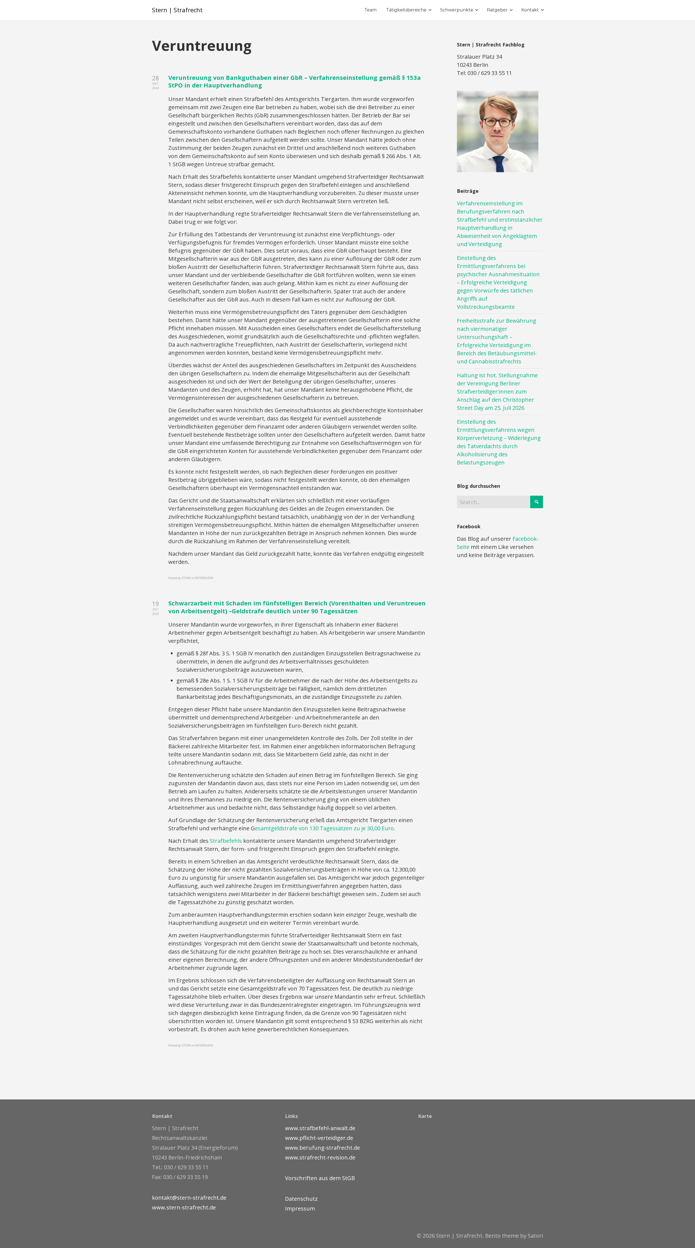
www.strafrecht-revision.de (320, 1157)
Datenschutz (301, 1198)
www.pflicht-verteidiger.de (319, 1138)
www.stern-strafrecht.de (184, 1207)
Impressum (300, 1208)
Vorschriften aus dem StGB (320, 1178)
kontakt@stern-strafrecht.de (189, 1197)
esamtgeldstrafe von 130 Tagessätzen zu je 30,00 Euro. (325, 828)
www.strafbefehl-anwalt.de (320, 1128)
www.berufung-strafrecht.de (322, 1147)
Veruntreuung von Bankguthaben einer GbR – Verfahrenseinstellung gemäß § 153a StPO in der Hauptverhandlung (294, 81)
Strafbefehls (226, 840)
